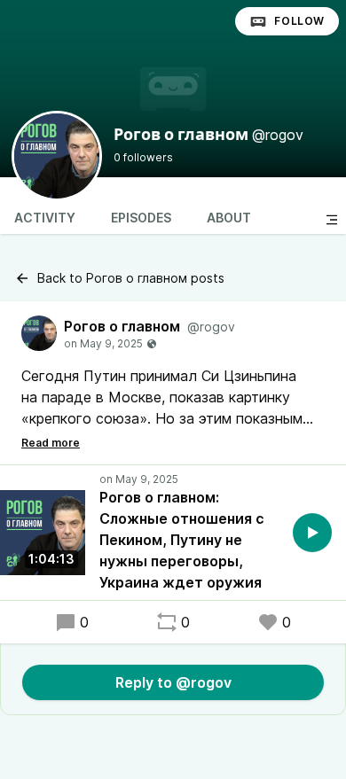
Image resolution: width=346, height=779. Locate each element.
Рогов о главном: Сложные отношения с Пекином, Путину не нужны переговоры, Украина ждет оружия (181, 539)
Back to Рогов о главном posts (130, 277)
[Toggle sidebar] (332, 220)
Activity (44, 217)
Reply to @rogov (173, 682)
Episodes (141, 217)
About (229, 217)
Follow (299, 20)
